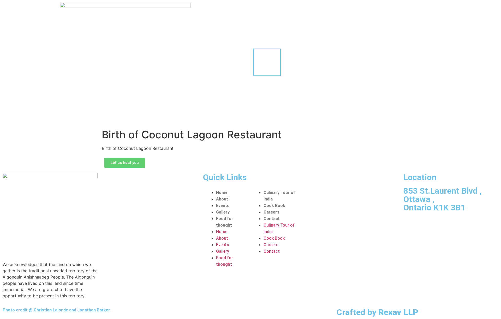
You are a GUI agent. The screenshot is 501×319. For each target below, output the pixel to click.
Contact (272, 218)
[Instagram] (429, 223)
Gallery (223, 212)
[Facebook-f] (409, 223)
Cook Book (274, 205)
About (222, 199)
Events (222, 205)
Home (222, 192)
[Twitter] (448, 223)
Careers (271, 212)
